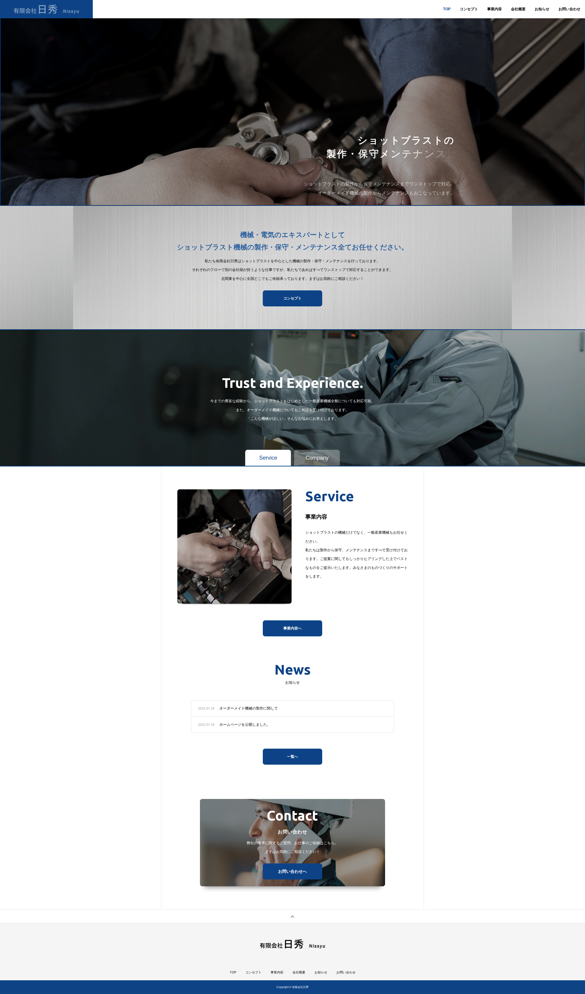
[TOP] (292, 916)
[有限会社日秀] (46, 9)
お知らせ (542, 9)
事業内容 (494, 9)
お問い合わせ (569, 9)
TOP (447, 9)
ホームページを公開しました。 (245, 724)
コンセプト (469, 9)
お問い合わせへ (292, 871)
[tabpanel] (292, 103)
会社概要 (518, 9)
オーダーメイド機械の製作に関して (248, 708)
